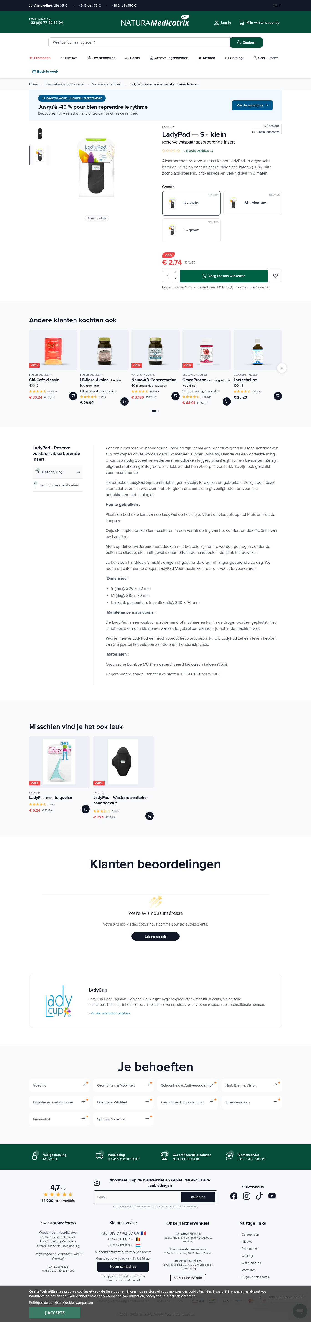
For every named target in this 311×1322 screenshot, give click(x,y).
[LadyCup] (59, 1001)
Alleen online (97, 218)
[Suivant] (282, 368)
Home (33, 84)
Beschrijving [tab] (52, 472)
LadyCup (168, 127)
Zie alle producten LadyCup (110, 1013)
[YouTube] (272, 1197)
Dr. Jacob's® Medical (194, 374)
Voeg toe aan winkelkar (226, 275)
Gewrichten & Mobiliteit (116, 1085)
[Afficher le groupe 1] (154, 411)
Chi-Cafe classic (44, 380)
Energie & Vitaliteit (112, 1102)
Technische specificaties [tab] (59, 485)
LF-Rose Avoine (100, 382)
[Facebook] (233, 1197)
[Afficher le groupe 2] (158, 411)
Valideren (198, 1196)
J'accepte (55, 1312)
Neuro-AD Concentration (153, 380)
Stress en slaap (237, 1102)
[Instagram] (246, 1197)
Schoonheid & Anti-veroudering (186, 1085)
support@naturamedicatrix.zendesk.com (123, 1252)
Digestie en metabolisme (53, 1102)
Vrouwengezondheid (107, 84)
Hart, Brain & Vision (241, 1085)
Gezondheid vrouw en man (65, 84)
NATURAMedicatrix (40, 374)
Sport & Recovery (111, 1118)
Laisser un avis (155, 936)
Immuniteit (41, 1118)
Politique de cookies (45, 1302)
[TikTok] (259, 1197)
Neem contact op (123, 1266)
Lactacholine (245, 380)
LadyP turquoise (50, 797)
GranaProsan (206, 382)
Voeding (39, 1085)
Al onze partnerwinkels (188, 1278)
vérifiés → (205, 151)
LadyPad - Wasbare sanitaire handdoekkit (120, 800)
